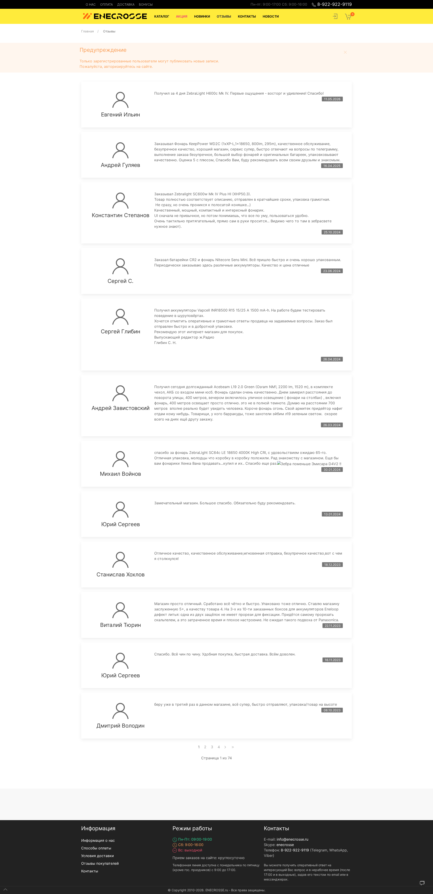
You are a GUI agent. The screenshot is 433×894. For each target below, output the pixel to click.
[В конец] (232, 747)
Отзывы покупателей (100, 863)
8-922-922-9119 (334, 4)
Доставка (125, 4)
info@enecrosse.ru (292, 839)
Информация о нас (98, 840)
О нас (91, 4)
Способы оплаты (96, 848)
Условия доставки (97, 855)
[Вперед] (225, 747)
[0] (348, 16)
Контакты (89, 871)
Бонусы (146, 4)
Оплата (106, 4)
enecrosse (285, 844)
